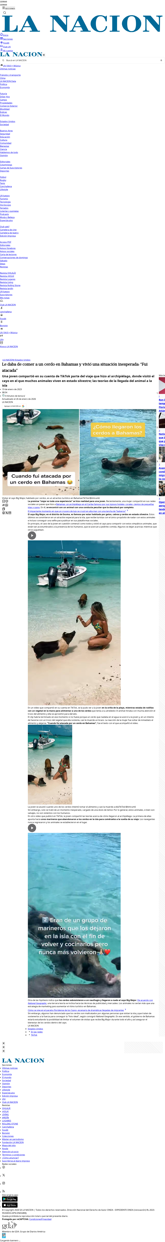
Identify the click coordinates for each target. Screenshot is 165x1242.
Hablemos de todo (9, 152)
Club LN (7, 46)
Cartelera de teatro (9, 232)
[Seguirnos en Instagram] (3, 1183)
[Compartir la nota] (3, 505)
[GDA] (9, 1228)
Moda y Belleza (7, 217)
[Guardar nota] (3, 501)
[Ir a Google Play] (10, 1200)
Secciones (8, 39)
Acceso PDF (5, 242)
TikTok (34, 1035)
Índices (3, 112)
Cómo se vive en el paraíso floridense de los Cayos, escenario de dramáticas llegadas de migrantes (76, 1010)
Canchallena (6, 186)
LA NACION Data (8, 81)
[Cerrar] (43, 55)
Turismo (4, 198)
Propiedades (6, 102)
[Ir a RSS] (3, 1191)
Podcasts (4, 214)
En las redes (37, 1031)
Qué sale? (4, 226)
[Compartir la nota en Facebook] (3, 513)
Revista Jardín (6, 288)
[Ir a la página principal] (82, 31)
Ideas (2, 263)
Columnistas (6, 164)
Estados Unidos (7, 121)
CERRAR (3, 2)
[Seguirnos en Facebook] (3, 1167)
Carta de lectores (8, 254)
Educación (5, 136)
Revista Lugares (7, 279)
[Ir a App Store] (10, 1206)
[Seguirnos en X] (3, 1175)
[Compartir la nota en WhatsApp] (6, 505)
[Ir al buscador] (4, 12)
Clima (2, 78)
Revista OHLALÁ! (8, 273)
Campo (3, 99)
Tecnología (5, 201)
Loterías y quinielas (9, 211)
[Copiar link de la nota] (3, 509)
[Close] (3, 1043)
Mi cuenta (8, 50)
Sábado (3, 260)
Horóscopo (5, 205)
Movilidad (5, 109)
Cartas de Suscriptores (11, 167)
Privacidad (46, 1219)
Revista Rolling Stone (10, 285)
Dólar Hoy (5, 96)
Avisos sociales (7, 251)
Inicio (5, 35)
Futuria (3, 93)
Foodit (6, 43)
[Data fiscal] (4, 1237)
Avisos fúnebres (8, 248)
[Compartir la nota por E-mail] (9, 513)
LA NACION (8, 359)
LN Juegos (5, 195)
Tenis (2, 183)
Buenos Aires (6, 130)
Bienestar (4, 146)
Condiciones (35, 1219)
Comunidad (5, 143)
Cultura (3, 140)
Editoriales (5, 161)
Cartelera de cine (8, 229)
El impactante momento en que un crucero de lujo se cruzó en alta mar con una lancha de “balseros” (77, 511)
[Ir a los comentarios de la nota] (6, 501)
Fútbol (3, 177)
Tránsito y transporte (10, 75)
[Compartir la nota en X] (6, 513)
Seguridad (5, 133)
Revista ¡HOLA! (7, 276)
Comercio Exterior (9, 106)
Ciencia (3, 149)
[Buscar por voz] (161, 60)
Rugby (3, 180)
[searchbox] (81, 60)
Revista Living (6, 282)
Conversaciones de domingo (14, 257)
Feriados (4, 208)
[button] (82, 200)
